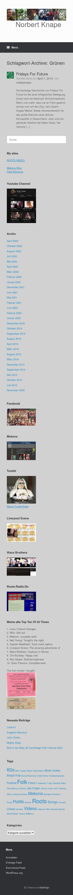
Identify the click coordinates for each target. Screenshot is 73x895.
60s (11, 769)
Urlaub (11, 809)
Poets (9, 802)
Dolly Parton (43, 775)
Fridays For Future (32, 74)
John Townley (60, 788)
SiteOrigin (44, 887)
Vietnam (41, 809)
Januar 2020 (14, 318)
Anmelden (11, 857)
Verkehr (19, 809)
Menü (14, 47)
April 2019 (12, 344)
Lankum (11, 727)
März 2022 (13, 272)
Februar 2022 (14, 277)
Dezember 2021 (16, 287)
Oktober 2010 (14, 380)
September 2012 (16, 369)
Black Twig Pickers (35, 770)
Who (48, 809)
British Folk (14, 775)
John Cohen (13, 737)
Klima (9, 794)
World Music (12, 813)
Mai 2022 (12, 261)
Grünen (22, 788)
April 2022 (12, 266)
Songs (53, 801)
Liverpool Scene (20, 794)
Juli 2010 (12, 385)
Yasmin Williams (26, 813)
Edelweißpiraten (56, 775)
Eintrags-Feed (14, 862)
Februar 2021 (14, 302)
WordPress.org (14, 873)
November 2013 (16, 364)
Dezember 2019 (16, 323)
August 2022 (14, 251)
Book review (52, 770)
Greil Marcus (12, 788)
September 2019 (16, 333)
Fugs (49, 783)
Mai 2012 (12, 375)
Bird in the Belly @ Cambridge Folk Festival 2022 (34, 748)
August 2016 (14, 354)
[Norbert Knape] (21, 222)
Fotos (31, 783)
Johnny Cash (47, 788)
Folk (22, 782)
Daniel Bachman (29, 775)
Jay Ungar (33, 788)
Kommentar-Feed (15, 868)
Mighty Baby (14, 743)
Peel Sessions (15, 171)
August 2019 (14, 338)
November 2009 (16, 390)
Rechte (28, 802)
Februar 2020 (14, 313)
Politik (18, 801)
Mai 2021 (12, 297)
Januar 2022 (14, 282)
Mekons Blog (14, 168)
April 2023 (12, 241)
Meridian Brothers (52, 794)
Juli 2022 (12, 256)
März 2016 (13, 359)
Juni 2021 (12, 292)
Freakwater (41, 783)
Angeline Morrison (17, 732)
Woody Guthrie (58, 809)
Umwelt (61, 802)
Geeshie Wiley (59, 783)
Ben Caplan (20, 770)
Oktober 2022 (14, 246)
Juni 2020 (12, 308)
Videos (30, 808)
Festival (11, 783)
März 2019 (13, 349)
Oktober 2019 (14, 328)
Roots (39, 801)
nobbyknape (23, 82)
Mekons (35, 793)
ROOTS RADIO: (16, 160)
